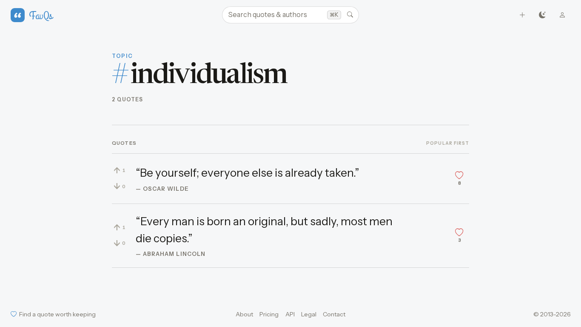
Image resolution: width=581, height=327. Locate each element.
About (244, 314)
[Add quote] (522, 15)
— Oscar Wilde (162, 188)
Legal (308, 314)
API (290, 314)
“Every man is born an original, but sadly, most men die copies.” (264, 230)
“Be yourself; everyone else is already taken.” (247, 173)
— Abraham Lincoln (170, 253)
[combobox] (290, 14)
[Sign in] (562, 15)
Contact (334, 314)
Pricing (269, 314)
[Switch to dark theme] (542, 15)
